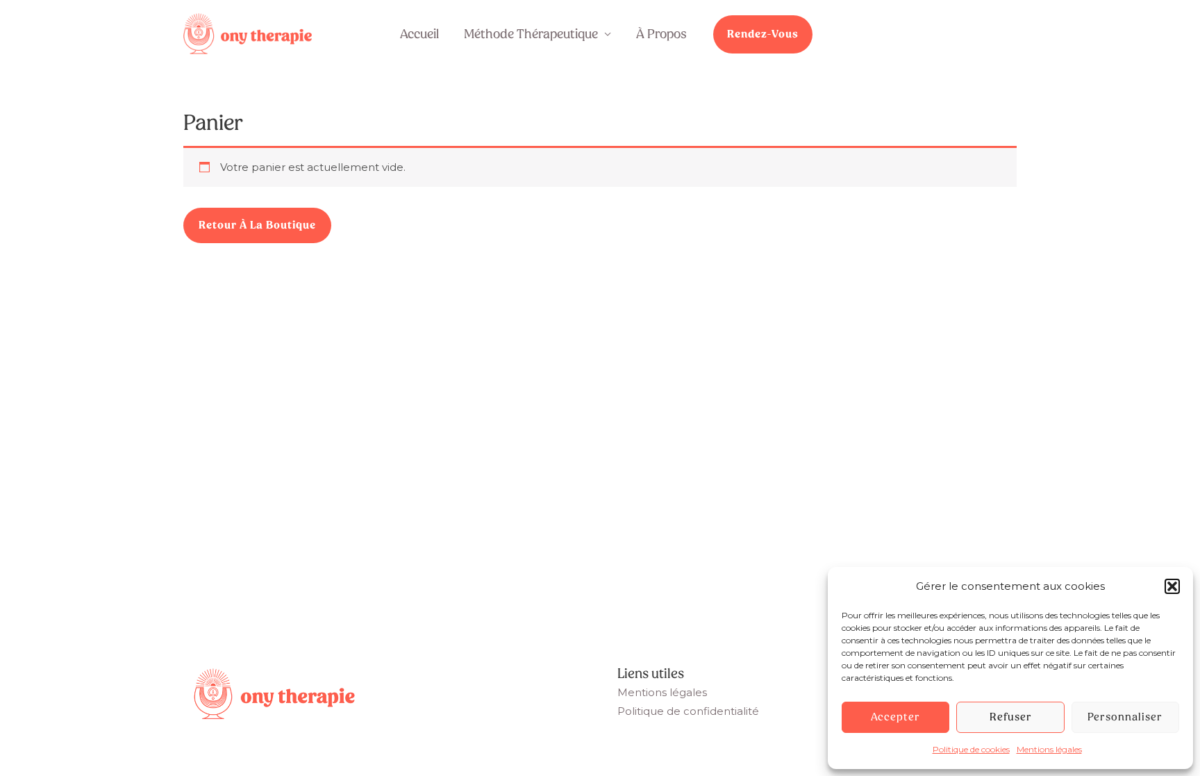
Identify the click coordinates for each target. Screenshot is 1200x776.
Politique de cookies (971, 749)
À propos (661, 34)
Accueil (419, 34)
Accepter (895, 717)
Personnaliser (1125, 717)
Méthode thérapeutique (531, 34)
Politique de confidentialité (688, 711)
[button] (1172, 586)
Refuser (1011, 717)
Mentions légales (1049, 749)
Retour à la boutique (257, 225)
